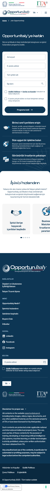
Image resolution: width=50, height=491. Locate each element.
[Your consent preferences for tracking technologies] (46, 487)
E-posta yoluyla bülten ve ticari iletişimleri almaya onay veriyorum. (26, 100)
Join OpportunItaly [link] (17, 20)
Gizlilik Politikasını (12, 368)
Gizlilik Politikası (14, 91)
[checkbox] (6, 92)
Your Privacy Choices (13, 486)
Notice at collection (7, 489)
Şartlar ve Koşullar (29, 91)
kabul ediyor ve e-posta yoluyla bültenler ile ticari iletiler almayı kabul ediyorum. (24, 369)
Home (4, 20)
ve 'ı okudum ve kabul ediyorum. (26, 93)
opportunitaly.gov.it (32, 413)
